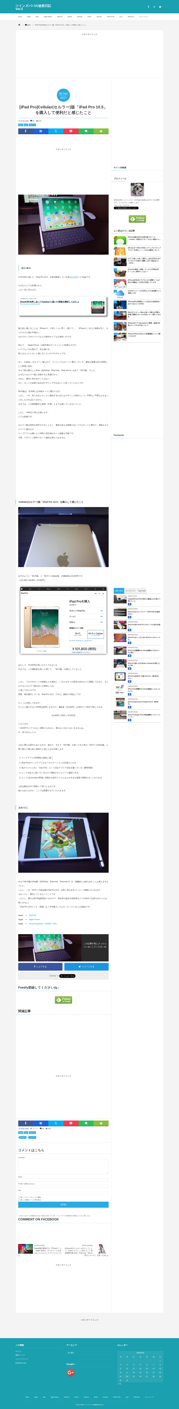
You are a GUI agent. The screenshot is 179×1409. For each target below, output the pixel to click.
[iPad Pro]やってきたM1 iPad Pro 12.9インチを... (144, 639)
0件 (33, 121)
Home (20, 16)
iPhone (70, 16)
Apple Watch (48, 16)
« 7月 (119, 1384)
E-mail (20, 1183)
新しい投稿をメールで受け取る (31, 1200)
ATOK (89, 16)
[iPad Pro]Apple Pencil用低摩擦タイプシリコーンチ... (144, 716)
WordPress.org (20, 1363)
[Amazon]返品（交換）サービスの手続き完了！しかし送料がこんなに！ (143, 270)
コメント (35, 1128)
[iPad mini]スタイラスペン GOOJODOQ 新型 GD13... (144, 613)
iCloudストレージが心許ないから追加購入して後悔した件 (144, 292)
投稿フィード (20, 1355)
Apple (29, 16)
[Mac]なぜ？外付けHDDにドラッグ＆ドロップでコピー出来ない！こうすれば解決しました (144, 249)
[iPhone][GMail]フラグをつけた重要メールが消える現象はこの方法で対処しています (144, 281)
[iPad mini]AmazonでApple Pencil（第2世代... (143, 703)
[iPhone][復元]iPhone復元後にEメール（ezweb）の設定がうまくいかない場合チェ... (144, 238)
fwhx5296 (73, 277)
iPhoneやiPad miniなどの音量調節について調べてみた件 (144, 335)
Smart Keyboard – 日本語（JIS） (43, 924)
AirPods (79, 16)
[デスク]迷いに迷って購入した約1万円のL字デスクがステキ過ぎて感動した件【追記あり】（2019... (144, 261)
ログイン (18, 1351)
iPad (26, 125)
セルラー (32, 1137)
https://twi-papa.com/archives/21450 (30, 304)
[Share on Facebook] (148, 6)
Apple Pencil (34, 919)
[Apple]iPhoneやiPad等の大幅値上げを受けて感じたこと (144, 600)
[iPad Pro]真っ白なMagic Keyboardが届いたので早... (144, 664)
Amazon (99, 16)
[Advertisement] (89, 52)
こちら (124, 205)
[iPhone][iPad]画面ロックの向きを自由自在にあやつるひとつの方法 (144, 303)
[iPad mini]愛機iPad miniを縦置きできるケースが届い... (144, 652)
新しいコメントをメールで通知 (31, 1197)
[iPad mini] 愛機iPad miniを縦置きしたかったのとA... (144, 690)
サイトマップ (143, 16)
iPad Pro (60, 16)
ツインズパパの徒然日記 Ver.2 (33, 7)
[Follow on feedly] (160, 6)
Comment (21, 1157)
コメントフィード (21, 1359)
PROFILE (131, 16)
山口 (121, 16)
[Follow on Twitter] (154, 6)
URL (19, 1190)
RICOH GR (110, 16)
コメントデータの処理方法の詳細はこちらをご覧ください (73, 1215)
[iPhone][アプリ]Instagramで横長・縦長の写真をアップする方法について (144, 324)
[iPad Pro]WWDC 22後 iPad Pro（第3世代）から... (144, 677)
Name (20, 1177)
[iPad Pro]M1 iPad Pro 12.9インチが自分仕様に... (144, 626)
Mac (37, 16)
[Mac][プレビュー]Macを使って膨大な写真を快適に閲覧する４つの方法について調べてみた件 (144, 314)
